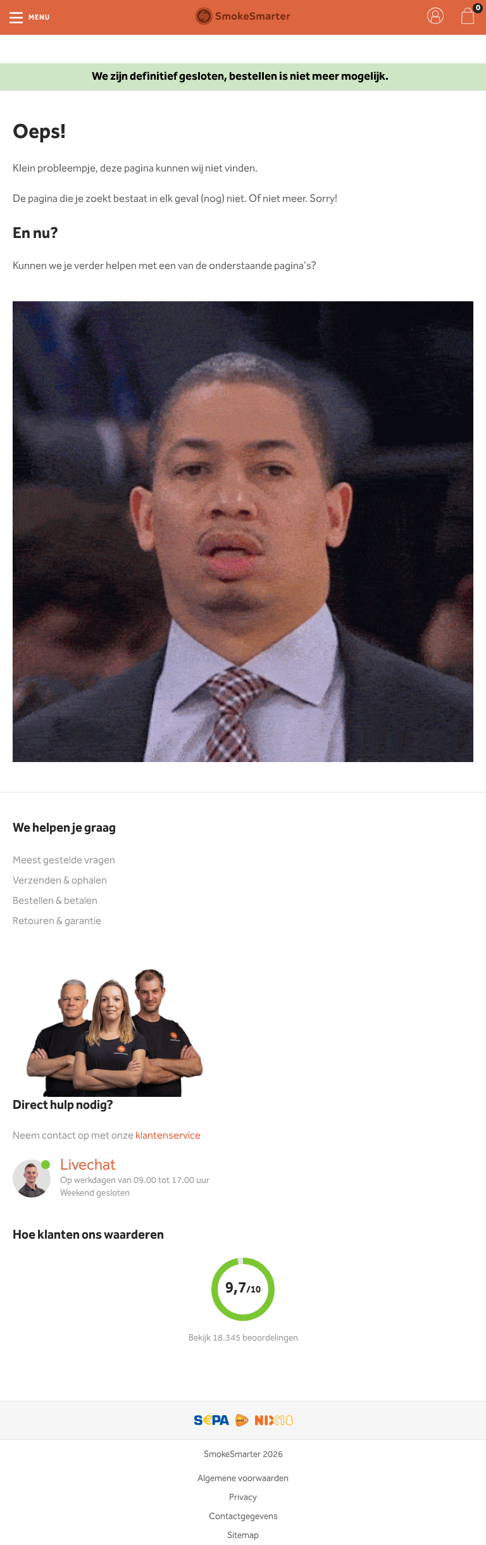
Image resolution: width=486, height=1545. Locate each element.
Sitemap (243, 1535)
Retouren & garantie (57, 921)
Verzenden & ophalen (60, 881)
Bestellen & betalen (55, 901)
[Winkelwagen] (467, 16)
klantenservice (168, 1136)
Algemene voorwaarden (243, 1479)
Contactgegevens (243, 1516)
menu (39, 17)
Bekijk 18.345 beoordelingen (243, 1338)
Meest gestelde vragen (64, 860)
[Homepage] (243, 16)
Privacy (243, 1497)
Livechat (88, 1165)
